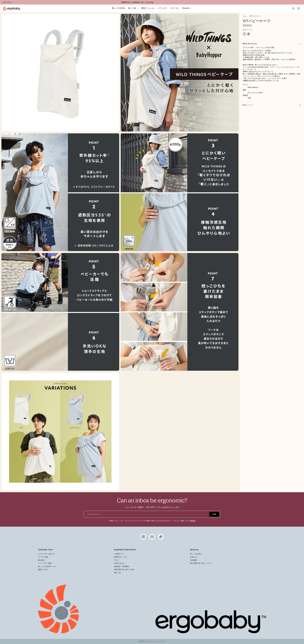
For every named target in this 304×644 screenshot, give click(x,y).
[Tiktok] (161, 537)
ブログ (116, 560)
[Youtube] (152, 537)
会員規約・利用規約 (121, 566)
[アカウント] (293, 8)
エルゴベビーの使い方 (46, 554)
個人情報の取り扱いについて (201, 563)
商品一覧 (117, 573)
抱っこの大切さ (196, 554)
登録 (214, 514)
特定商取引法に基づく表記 (124, 569)
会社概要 (193, 560)
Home (245, 16)
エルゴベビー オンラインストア (154, 641)
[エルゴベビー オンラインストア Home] (12, 8)
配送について (248, 105)
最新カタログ (43, 569)
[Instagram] (143, 537)
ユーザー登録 (43, 557)
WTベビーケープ (255, 16)
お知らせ (193, 557)
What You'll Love (250, 44)
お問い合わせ (7, 2)
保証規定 (41, 560)
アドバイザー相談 (45, 563)
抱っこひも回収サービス (47, 566)
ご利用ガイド (119, 554)
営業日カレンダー (121, 557)
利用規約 (193, 521)
